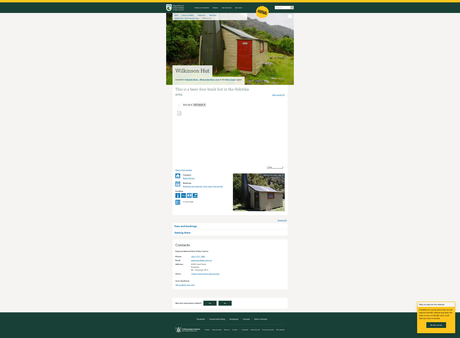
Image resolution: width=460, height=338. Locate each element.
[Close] (452, 304)
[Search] (292, 7)
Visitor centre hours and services (205, 273)
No (225, 303)
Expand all (282, 220)
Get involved (226, 7)
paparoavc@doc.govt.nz (201, 260)
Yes (210, 303)
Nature (215, 7)
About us (227, 330)
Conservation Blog (217, 319)
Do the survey (436, 325)
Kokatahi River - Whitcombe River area (186, 18)
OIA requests (280, 330)
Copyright (245, 330)
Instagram (233, 319)
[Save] (282, 90)
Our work (238, 7)
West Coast (212, 15)
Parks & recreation (202, 7)
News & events (217, 330)
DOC (280, 175)
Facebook (201, 319)
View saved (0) (278, 95)
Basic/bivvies (189, 178)
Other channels (260, 319)
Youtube (246, 319)
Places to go (201, 15)
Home (176, 15)
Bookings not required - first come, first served (203, 186)
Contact (234, 330)
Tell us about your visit (185, 285)
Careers (207, 330)
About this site (255, 330)
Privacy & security (268, 330)
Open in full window (183, 170)
